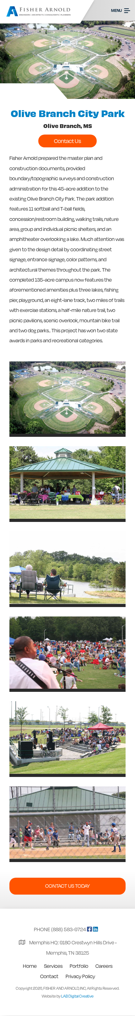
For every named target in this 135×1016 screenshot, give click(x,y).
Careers (103, 966)
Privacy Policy (80, 976)
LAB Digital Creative (77, 996)
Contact (49, 976)
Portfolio (79, 966)
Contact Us (67, 141)
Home (30, 966)
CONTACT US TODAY (67, 886)
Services (53, 966)
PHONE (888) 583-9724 (60, 929)
